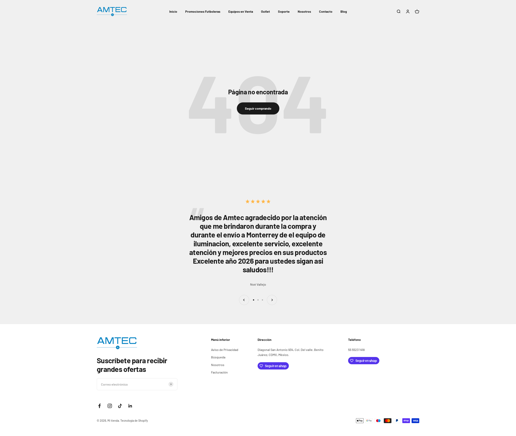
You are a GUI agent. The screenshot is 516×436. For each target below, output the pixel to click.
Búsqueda (218, 357)
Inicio (173, 11)
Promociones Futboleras (202, 11)
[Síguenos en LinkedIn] (130, 406)
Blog (343, 11)
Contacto (325, 11)
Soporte (284, 11)
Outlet (265, 11)
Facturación (219, 372)
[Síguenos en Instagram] (109, 406)
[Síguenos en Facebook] (99, 406)
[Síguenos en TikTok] (120, 406)
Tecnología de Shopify (134, 420)
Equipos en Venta (240, 11)
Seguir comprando (258, 108)
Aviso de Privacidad (224, 350)
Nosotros (304, 11)
